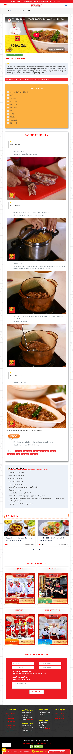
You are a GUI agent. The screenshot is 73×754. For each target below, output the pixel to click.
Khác (44, 674)
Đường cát (14, 101)
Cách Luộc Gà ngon (15, 484)
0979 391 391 (29, 732)
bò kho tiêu (27, 451)
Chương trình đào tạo (41, 1)
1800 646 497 (16, 1)
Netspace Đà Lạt (59, 718)
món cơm (34, 454)
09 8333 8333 (29, 719)
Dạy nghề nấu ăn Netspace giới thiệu (21, 504)
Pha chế (29, 674)
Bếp (16, 674)
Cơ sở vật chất (9, 716)
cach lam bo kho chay (16, 475)
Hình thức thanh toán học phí (11, 730)
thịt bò (53, 451)
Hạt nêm (13, 98)
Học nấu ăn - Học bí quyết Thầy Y (20, 493)
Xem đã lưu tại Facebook (14, 55)
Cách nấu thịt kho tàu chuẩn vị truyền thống (23, 487)
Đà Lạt (28, 679)
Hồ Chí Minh (19, 679)
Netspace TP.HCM (60, 711)
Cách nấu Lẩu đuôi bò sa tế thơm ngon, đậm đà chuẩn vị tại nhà (19, 539)
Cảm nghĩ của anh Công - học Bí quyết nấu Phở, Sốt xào (27, 496)
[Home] (9, 11)
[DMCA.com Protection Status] (36, 747)
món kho (25, 454)
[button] (34, 549)
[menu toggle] (6, 5)
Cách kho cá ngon (15, 490)
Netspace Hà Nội (59, 713)
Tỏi (11, 111)
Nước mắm (14, 120)
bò (18, 454)
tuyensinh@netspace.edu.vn (43, 743)
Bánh (22, 674)
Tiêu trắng (13, 104)
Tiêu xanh (13, 108)
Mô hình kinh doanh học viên (11, 722)
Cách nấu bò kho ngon (16, 473)
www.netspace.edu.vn (28, 743)
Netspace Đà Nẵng (60, 716)
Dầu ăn (12, 117)
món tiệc (11, 454)
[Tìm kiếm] (67, 6)
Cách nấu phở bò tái (15, 478)
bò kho (19, 451)
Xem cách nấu (28, 544)
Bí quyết (37, 674)
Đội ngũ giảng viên (10, 713)
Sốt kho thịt (14, 123)
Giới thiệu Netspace (11, 711)
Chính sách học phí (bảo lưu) (11, 726)
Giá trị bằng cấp (10, 718)
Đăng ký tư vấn (55, 1)
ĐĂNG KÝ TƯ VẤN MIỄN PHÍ (57, 752)
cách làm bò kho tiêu (41, 451)
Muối (11, 95)
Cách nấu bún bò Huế (16, 481)
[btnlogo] (36, 5)
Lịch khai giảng (28, 1)
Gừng (12, 114)
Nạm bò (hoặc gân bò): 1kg (19, 92)
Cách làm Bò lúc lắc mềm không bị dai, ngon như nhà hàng (52, 539)
